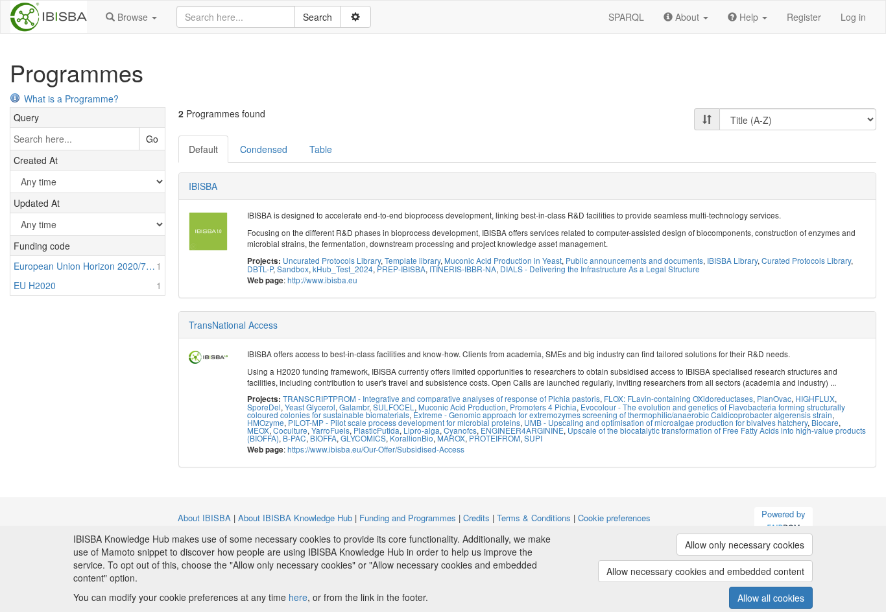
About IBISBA (204, 518)
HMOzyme (265, 422)
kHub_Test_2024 (343, 268)
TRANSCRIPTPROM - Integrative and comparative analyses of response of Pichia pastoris (441, 398)
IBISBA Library (732, 260)
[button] (131, 17)
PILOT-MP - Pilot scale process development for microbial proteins (404, 422)
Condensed (263, 149)
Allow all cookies (770, 597)
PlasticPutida (376, 430)
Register (804, 16)
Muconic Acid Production (462, 406)
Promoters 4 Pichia (543, 406)
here (298, 597)
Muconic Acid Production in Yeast (503, 260)
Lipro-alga (421, 430)
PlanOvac (774, 398)
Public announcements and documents (634, 260)
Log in (853, 16)
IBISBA (203, 186)
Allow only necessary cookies (744, 544)
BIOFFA (323, 437)
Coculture (290, 430)
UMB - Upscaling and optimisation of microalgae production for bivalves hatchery (666, 422)
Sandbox (293, 268)
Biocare (825, 422)
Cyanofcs (460, 430)
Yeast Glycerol (310, 406)
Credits (476, 518)
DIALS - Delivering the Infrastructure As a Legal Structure (600, 268)
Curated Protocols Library (806, 260)
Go (152, 138)
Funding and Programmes (407, 518)
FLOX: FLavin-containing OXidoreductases (678, 398)
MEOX (258, 430)
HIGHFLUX (815, 398)
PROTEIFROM (494, 437)
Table (320, 149)
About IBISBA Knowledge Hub (295, 518)
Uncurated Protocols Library (332, 260)
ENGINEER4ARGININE (522, 430)
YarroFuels (330, 430)
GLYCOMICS (363, 437)
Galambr (354, 406)
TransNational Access (233, 324)
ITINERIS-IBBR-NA (462, 268)
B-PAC (294, 437)
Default (203, 149)
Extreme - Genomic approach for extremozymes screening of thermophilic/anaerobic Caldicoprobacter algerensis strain (622, 414)
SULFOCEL (393, 406)
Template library (412, 260)
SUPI (533, 437)
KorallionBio (411, 437)
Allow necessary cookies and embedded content (705, 571)
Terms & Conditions (534, 518)
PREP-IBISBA (401, 268)
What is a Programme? (71, 98)
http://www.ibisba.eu (322, 279)
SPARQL (626, 16)
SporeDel (264, 406)
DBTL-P (260, 268)
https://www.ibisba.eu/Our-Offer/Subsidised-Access (375, 448)
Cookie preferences (614, 518)
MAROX (451, 437)
